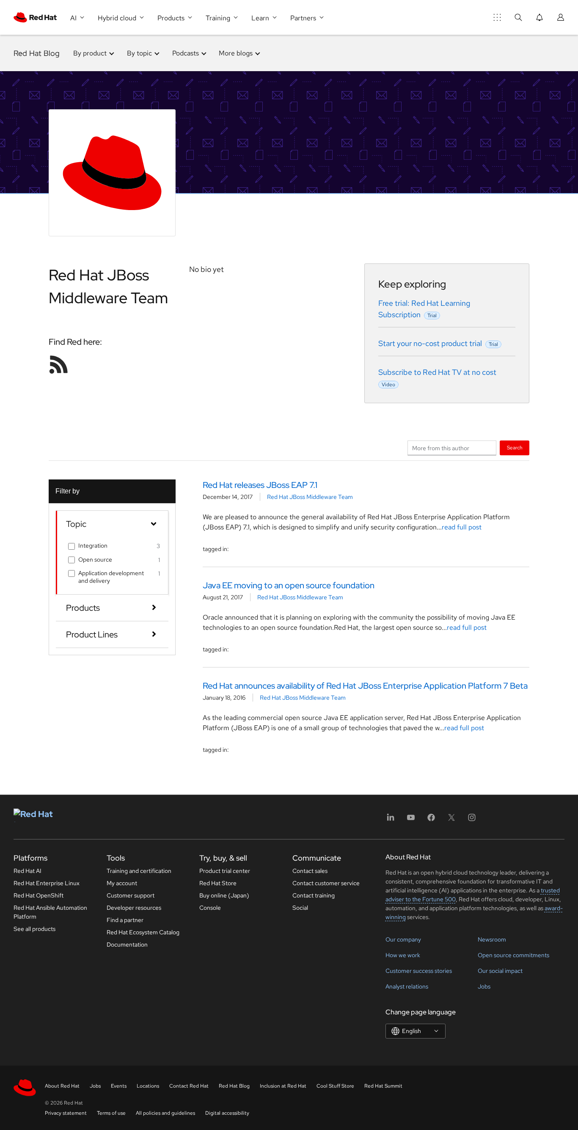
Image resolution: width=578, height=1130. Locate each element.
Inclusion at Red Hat (283, 1086)
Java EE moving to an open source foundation (288, 585)
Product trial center (224, 871)
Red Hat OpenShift (38, 895)
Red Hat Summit (383, 1086)
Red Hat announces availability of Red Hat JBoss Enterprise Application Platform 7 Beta (365, 685)
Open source (95, 559)
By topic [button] (139, 53)
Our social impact (500, 971)
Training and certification (139, 871)
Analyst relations (406, 986)
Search (515, 447)
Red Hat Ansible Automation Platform (50, 912)
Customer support (130, 895)
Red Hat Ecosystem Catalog (143, 932)
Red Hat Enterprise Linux (47, 883)
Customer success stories (418, 971)
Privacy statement (66, 1113)
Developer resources (134, 907)
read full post (462, 527)
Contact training (313, 895)
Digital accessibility (227, 1113)
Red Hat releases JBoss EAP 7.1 (260, 484)
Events (119, 1086)
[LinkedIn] (390, 820)
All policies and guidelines (165, 1113)
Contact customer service (326, 883)
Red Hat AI (27, 871)
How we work (402, 955)
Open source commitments (513, 955)
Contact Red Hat (189, 1086)
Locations (148, 1086)
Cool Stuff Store (335, 1086)
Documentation (127, 944)
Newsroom (492, 939)
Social (300, 907)
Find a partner (125, 920)
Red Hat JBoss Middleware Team (310, 497)
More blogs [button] (236, 53)
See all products (34, 929)
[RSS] (59, 364)
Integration (92, 545)
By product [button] (90, 53)
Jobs (484, 986)
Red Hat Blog (37, 53)
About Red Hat (62, 1086)
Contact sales (310, 871)
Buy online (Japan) (224, 895)
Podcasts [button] (185, 53)
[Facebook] (431, 820)
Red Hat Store (218, 883)
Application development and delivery (111, 576)
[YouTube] (411, 820)
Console (210, 907)
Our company (403, 939)
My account (122, 883)
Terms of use (111, 1113)
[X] (451, 820)
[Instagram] (472, 820)
